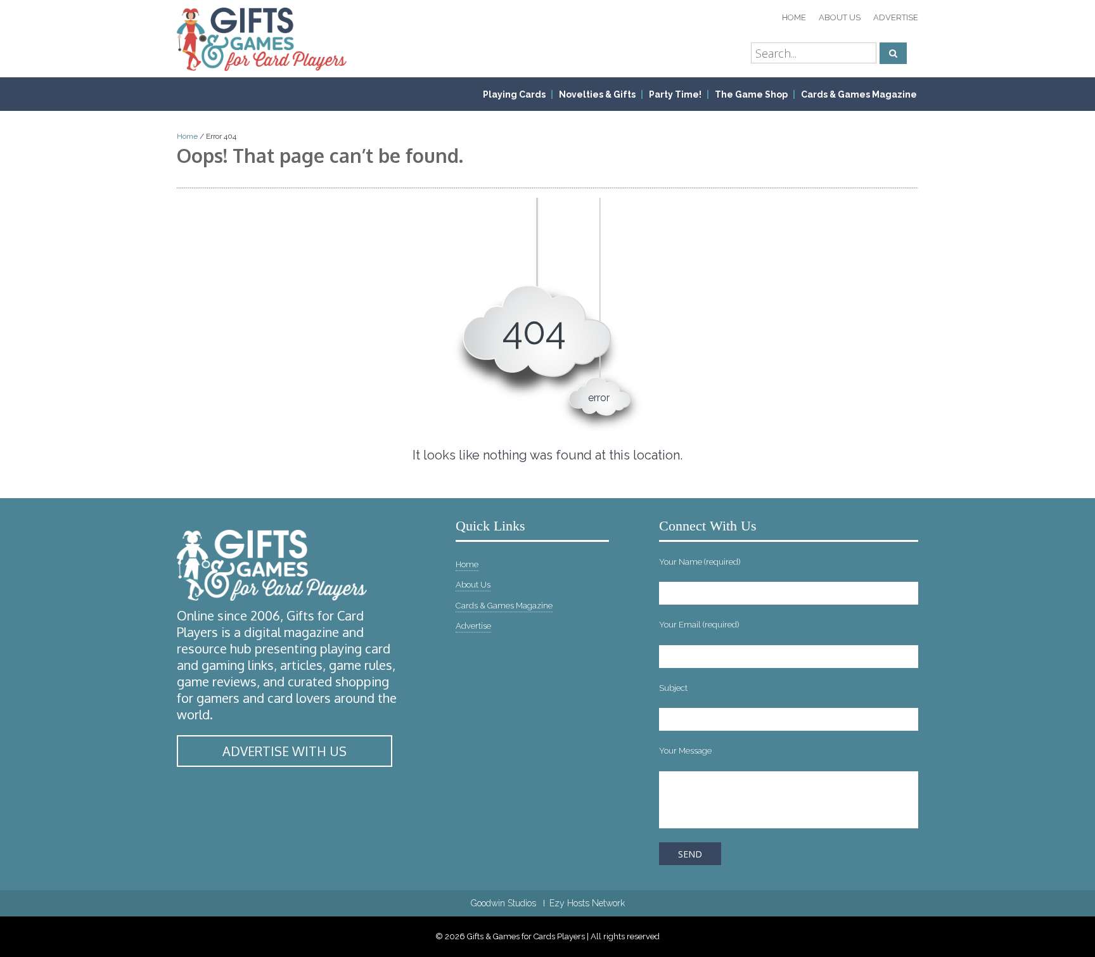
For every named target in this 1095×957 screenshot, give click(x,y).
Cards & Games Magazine (859, 94)
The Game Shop (751, 94)
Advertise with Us (284, 751)
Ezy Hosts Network (587, 903)
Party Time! (675, 94)
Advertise (895, 17)
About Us (840, 17)
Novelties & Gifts (597, 94)
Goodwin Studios (503, 903)
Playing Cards (514, 94)
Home (794, 17)
